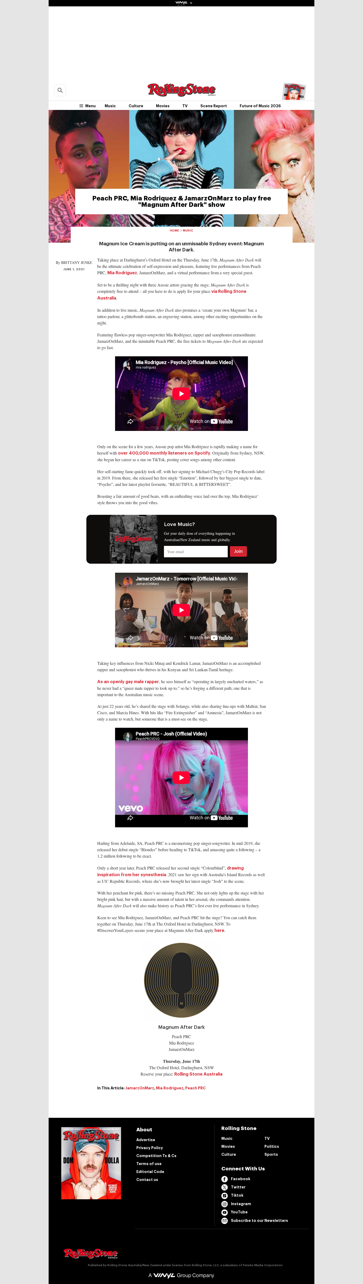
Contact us (147, 1180)
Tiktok (237, 1195)
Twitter (238, 1187)
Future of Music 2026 (260, 106)
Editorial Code (150, 1172)
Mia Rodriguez (122, 273)
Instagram (241, 1204)
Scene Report (213, 106)
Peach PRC (195, 1088)
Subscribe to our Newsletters (259, 1220)
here (219, 930)
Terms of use (149, 1164)
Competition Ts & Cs (156, 1156)
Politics (271, 1146)
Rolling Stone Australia (198, 1074)
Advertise (145, 1140)
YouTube (239, 1212)
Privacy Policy (149, 1148)
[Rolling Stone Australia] (181, 94)
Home (174, 230)
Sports (271, 1154)
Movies (163, 106)
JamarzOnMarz (139, 1088)
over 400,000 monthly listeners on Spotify (164, 453)
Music (110, 106)
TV (185, 106)
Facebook (240, 1179)
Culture (136, 106)
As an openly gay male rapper (128, 682)
